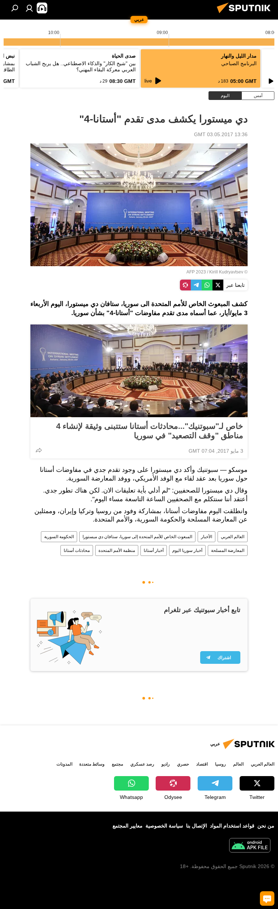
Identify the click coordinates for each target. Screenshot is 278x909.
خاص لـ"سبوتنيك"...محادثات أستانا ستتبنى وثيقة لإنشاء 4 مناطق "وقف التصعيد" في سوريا (149, 431)
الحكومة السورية (59, 536)
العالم (238, 764)
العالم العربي (232, 536)
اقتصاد (202, 764)
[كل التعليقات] (267, 898)
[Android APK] (249, 846)
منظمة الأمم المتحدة (116, 550)
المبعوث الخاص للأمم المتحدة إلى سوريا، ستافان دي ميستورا (137, 536)
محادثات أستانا (77, 550)
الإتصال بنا (196, 826)
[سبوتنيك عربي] (246, 14)
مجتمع (117, 764)
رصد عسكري (142, 764)
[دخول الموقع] (29, 8)
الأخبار (206, 536)
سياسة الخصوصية (164, 826)
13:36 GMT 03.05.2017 (221, 134)
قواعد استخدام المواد (232, 826)
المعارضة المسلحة (227, 550)
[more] (38, 450)
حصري (183, 764)
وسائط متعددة (92, 764)
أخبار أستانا (154, 550)
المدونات (64, 764)
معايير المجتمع (128, 826)
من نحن (265, 826)
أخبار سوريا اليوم (187, 550)
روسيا (220, 764)
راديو (165, 764)
